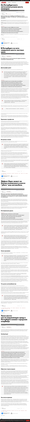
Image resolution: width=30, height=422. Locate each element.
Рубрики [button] (9, 2)
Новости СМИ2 (3, 45)
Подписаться (14, 0)
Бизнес (19, 173)
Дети (24, 173)
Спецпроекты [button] (14, 2)
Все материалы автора (9, 56)
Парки (17, 410)
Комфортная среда (4, 410)
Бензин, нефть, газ (3, 308)
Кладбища (6, 411)
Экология (19, 410)
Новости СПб (13, 173)
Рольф (12, 231)
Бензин (9, 308)
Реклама (22, 2)
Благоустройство (22, 410)
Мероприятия (19, 2)
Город (15, 410)
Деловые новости (16, 173)
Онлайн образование (4, 173)
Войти (27, 2)
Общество (22, 173)
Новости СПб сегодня (9, 173)
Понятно (28, 420)
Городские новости (3, 411)
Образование (26, 173)
